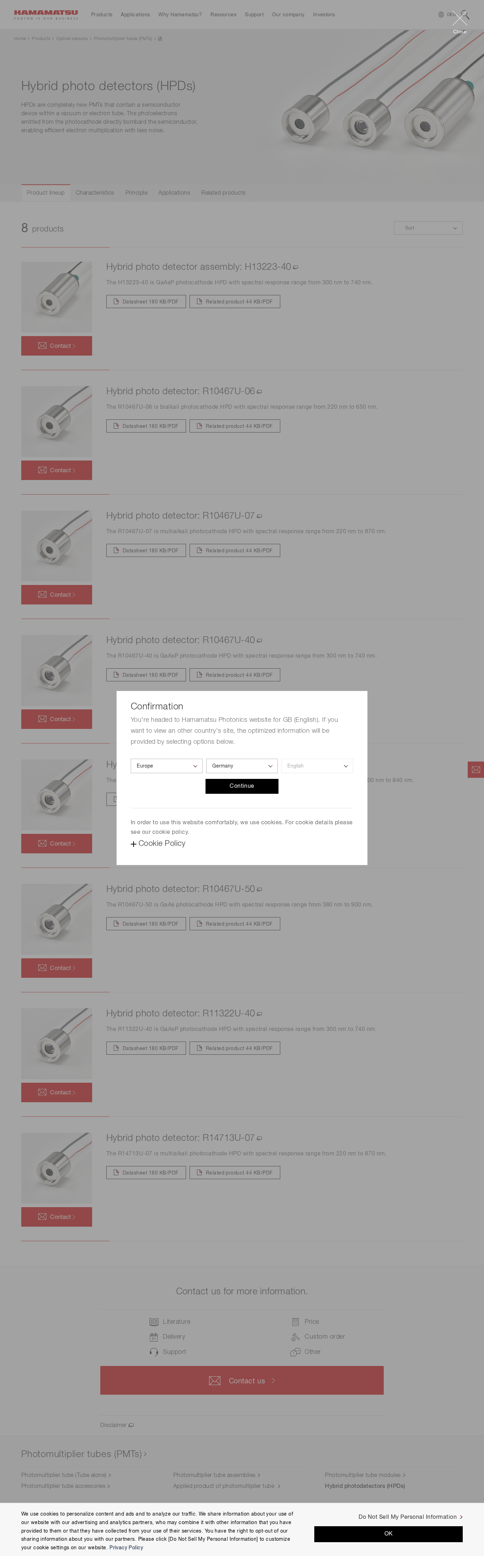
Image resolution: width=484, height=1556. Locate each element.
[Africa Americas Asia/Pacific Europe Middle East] (167, 766)
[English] (317, 766)
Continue (242, 786)
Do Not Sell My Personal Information (408, 1517)
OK (388, 1534)
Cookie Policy (162, 844)
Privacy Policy (126, 1547)
